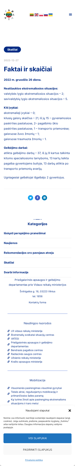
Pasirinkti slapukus (37, 449)
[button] (70, 410)
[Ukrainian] (50, 14)
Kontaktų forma (37, 302)
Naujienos (10, 243)
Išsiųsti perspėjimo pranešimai (25, 233)
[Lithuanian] (31, 14)
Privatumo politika (34, 460)
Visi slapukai (37, 438)
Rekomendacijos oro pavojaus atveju (29, 252)
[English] (36, 14)
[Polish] (41, 14)
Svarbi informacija (16, 272)
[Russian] (45, 14)
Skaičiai (12, 49)
